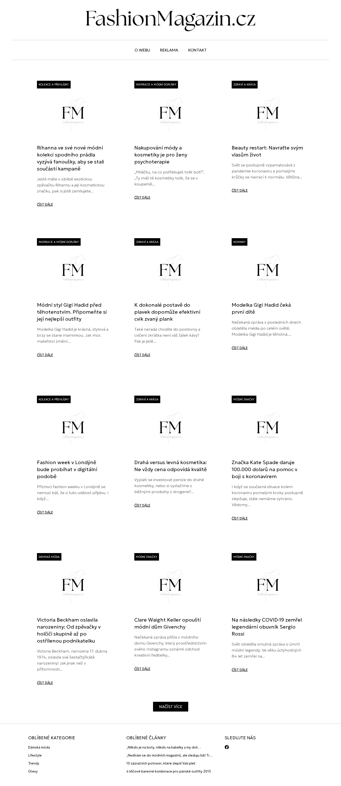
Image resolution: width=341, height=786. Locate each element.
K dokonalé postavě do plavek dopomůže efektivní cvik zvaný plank (167, 312)
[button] (170, 707)
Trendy (33, 763)
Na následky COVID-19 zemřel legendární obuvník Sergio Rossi (267, 627)
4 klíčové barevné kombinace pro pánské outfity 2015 (168, 771)
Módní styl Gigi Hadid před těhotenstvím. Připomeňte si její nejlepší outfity (72, 312)
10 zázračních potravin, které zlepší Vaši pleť (160, 763)
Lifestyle (35, 755)
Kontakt (197, 49)
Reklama (169, 49)
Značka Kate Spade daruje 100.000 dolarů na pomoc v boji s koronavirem (264, 469)
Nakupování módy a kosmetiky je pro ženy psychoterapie (160, 154)
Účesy (33, 771)
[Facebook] (227, 747)
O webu (142, 49)
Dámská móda (39, 747)
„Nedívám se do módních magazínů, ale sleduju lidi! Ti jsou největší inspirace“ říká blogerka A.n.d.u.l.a (167, 755)
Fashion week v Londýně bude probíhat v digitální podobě (67, 469)
